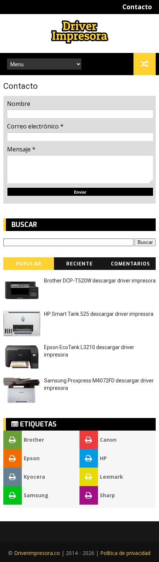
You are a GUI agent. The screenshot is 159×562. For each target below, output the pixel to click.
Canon (108, 439)
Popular (28, 264)
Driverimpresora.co (37, 552)
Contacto (137, 7)
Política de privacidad (125, 552)
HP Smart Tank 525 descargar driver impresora (98, 314)
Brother (34, 439)
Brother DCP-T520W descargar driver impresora (100, 281)
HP (103, 458)
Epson (32, 458)
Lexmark (111, 476)
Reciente (79, 264)
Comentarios (130, 264)
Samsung (36, 495)
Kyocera (34, 476)
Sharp (107, 495)
